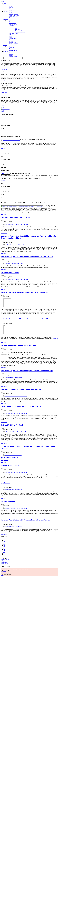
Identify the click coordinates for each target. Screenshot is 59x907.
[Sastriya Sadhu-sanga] (15, 508)
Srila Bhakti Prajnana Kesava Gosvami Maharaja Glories (22, 389)
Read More (3, 571)
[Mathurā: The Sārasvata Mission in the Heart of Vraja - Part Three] (7, 333)
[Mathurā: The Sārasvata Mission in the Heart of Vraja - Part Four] (7, 307)
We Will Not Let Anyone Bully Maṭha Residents (18, 345)
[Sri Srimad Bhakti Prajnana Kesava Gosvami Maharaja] (15, 413)
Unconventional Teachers (10, 273)
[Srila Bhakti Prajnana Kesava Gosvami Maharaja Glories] (15, 396)
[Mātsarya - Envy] (5, 173)
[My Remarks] (12, 489)
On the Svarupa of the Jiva (10, 465)
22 (4, 541)
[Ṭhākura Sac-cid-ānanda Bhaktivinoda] (10, 140)
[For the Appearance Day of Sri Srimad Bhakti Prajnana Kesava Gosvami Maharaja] (12, 455)
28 (4, 549)
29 (4, 550)
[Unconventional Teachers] (15, 279)
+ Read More (4, 69)
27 (4, 548)
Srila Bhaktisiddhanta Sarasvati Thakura (16, 217)
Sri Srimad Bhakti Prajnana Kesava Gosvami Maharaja (21, 406)
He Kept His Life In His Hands (12, 425)
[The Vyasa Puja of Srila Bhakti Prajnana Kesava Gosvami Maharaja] (12, 526)
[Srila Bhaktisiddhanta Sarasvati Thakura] (15, 224)
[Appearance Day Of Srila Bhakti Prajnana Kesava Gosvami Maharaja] (12, 377)
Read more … (4, 233)
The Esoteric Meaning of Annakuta (9, 457)
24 (4, 544)
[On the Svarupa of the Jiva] (15, 472)
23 (4, 543)
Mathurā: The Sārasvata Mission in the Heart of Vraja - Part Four (25, 292)
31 (4, 553)
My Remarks (5, 483)
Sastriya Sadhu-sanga (8, 501)
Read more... (3, 148)
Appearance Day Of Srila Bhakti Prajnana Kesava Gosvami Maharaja (27, 371)
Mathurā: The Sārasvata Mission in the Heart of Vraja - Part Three (26, 319)
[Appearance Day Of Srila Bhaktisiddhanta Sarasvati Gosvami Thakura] (13, 263)
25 (4, 545)
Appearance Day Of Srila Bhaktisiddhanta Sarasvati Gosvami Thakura (27, 257)
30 (4, 552)
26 (4, 546)
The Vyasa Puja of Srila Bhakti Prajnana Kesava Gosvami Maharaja (26, 520)
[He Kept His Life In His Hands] (16, 431)
